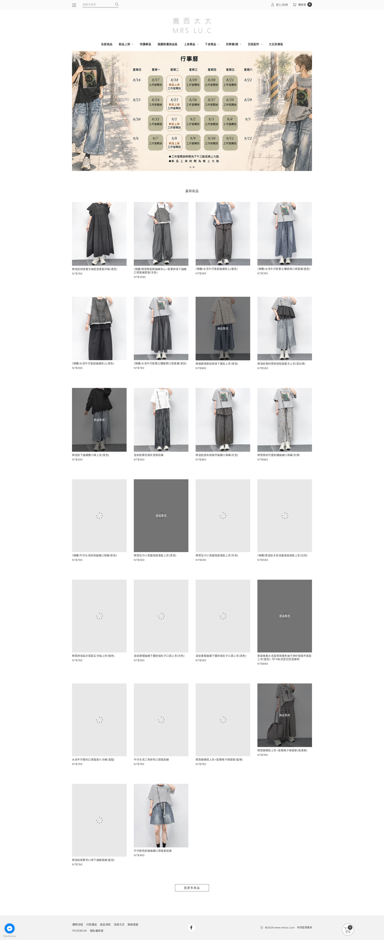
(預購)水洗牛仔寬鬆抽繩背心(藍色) (217, 268)
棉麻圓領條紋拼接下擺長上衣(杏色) (217, 363)
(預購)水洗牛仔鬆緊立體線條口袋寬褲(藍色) (283, 268)
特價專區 (145, 44)
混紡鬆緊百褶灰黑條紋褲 (149, 455)
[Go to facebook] (10, 928)
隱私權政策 (97, 894)
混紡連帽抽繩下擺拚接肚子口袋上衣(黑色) (221, 637)
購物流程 (77, 888)
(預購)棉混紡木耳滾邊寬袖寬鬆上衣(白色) (282, 546)
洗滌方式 (119, 888)
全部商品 (106, 44)
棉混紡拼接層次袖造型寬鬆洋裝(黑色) (94, 269)
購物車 (304, 4)
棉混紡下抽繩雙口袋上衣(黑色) (90, 455)
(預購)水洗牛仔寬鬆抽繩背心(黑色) (93, 363)
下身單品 (211, 44)
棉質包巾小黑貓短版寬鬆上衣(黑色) (155, 546)
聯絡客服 (133, 888)
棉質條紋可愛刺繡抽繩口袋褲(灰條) (278, 455)
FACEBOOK (79, 894)
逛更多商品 (192, 851)
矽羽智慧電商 (304, 891)
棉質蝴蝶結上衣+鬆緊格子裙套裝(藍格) (219, 732)
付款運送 (91, 888)
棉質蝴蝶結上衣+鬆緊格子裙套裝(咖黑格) (282, 732)
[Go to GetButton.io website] (9, 936)
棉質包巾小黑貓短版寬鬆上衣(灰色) (217, 546)
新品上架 (125, 44)
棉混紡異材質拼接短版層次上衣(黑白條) (281, 363)
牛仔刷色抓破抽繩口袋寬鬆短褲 (153, 823)
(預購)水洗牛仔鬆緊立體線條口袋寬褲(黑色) (160, 363)
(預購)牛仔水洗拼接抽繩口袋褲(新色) (94, 546)
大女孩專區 (276, 44)
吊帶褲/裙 (232, 44)
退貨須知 (105, 888)
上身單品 (190, 44)
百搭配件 (254, 44)
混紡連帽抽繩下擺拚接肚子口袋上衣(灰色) (159, 637)
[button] (190, 167)
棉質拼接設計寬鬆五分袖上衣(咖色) (93, 637)
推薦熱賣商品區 (168, 44)
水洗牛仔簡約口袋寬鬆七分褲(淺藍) (93, 732)
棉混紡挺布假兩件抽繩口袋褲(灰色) (217, 455)
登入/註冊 (282, 4)
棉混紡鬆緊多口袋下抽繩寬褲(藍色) (93, 823)
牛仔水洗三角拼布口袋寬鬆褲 (151, 732)
